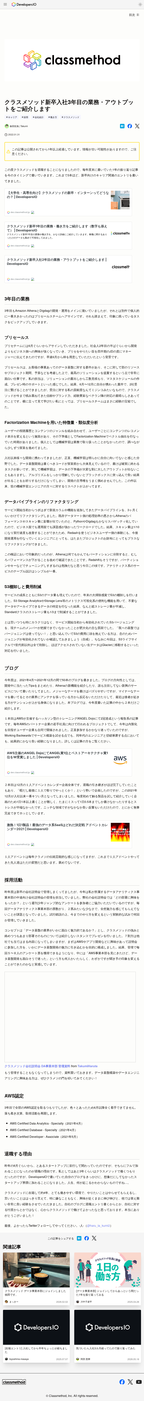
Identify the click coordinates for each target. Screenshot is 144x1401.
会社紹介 (39, 117)
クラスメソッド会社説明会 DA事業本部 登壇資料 (37, 1066)
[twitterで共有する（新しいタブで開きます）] (137, 126)
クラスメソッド (71, 117)
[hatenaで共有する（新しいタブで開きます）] (122, 126)
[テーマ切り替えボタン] (140, 4)
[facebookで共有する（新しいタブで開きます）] (130, 126)
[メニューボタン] (5, 5)
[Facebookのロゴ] (122, 1382)
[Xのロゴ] (130, 1382)
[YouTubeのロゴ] (139, 1382)
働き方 (53, 117)
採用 (26, 117)
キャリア (12, 117)
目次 (132, 15)
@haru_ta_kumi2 (98, 1225)
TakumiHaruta (88, 1066)
